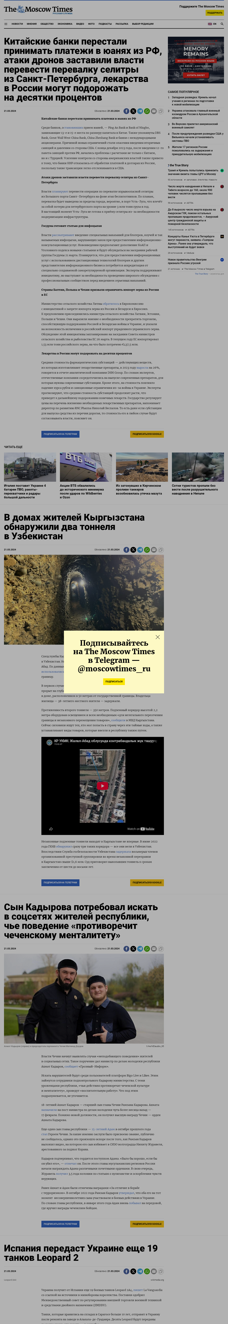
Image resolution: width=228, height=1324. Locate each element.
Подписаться (114, 681)
